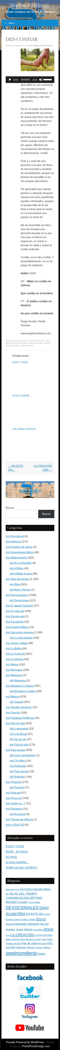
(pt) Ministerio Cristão (22, 691)
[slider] (48, 79)
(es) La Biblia (13, 648)
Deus (37, 902)
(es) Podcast (13, 792)
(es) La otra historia (21, 637)
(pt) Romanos (18, 814)
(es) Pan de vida (15, 723)
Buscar (10, 507)
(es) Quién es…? (16, 803)
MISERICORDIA (18, 939)
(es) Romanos (14, 808)
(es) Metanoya (14, 675)
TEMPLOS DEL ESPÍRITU (22, 867)
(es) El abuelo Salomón (20, 605)
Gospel (10, 924)
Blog (7, 894)
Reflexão (31, 947)
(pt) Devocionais (19, 600)
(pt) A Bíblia (16, 568)
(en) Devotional (15, 536)
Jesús (48, 929)
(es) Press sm (14, 798)
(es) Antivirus (13, 541)
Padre (49, 939)
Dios (21, 913)
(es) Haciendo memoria (19, 632)
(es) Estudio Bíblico (17, 627)
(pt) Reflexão (17, 776)
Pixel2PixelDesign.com (36, 1046)
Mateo (8, 939)
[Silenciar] (40, 79)
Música (30, 939)
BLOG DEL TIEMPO (23, 893)
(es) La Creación (15, 653)
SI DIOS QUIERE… (22, 395)
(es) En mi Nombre (21, 563)
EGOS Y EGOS (20, 362)
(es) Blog (15, 584)
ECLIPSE (11, 857)
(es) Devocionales (36, 340)
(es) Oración (13, 712)
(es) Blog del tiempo (17, 579)
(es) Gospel (16, 702)
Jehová (33, 343)
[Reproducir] (10, 79)
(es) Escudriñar (15, 621)
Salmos (47, 343)
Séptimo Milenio (30, 6)
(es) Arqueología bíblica (20, 552)
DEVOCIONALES (14, 343)
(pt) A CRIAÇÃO (15, 824)
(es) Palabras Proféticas (20, 718)
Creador (23, 902)
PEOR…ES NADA (17, 851)
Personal (42, 943)
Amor (17, 890)
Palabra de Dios (13, 943)
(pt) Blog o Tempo (20, 589)
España (47, 914)
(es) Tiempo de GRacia (19, 819)
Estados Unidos (28, 919)
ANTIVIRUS (26, 889)
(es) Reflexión (18, 766)
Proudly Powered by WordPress (25, 1042)
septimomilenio (26, 345)
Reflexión (21, 947)
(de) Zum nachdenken (23, 755)
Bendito (38, 889)
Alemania (10, 889)
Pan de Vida (29, 943)
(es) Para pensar (15, 750)
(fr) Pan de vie (18, 739)
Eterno (25, 343)
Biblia (47, 889)
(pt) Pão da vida (19, 744)
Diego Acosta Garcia (43, 45)
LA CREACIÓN (22, 935)
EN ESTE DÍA (34, 913)
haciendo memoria (26, 924)
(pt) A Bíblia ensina (21, 573)
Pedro (40, 343)
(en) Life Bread (18, 734)
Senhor (9, 345)
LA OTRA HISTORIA (43, 935)
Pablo (44, 939)
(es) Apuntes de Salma (19, 547)
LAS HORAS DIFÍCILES (24, 428)
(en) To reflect (18, 760)
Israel (19, 929)
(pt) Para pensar (19, 771)
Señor (15, 345)
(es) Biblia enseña (16, 557)
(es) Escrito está (15, 616)
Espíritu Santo (13, 919)
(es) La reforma (15, 659)
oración (37, 939)
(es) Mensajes (14, 669)
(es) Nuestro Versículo (19, 707)
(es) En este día (15, 611)
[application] (30, 79)
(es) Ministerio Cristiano (20, 685)
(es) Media (12, 664)
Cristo (31, 902)
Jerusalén (37, 929)
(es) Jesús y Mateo (17, 643)
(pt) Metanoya (18, 680)
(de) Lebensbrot (19, 728)
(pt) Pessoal (17, 787)
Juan (8, 935)
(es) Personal (14, 782)
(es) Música (12, 696)
